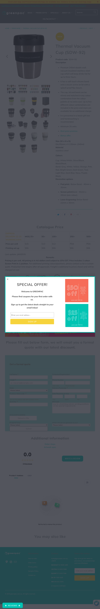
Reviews (12, 605)
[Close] (7, 279)
